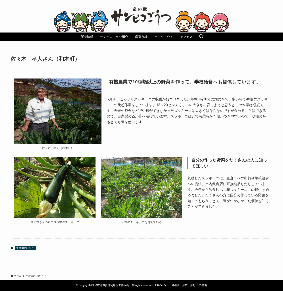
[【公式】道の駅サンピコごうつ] (141, 19)
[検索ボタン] (201, 37)
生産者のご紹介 (25, 247)
